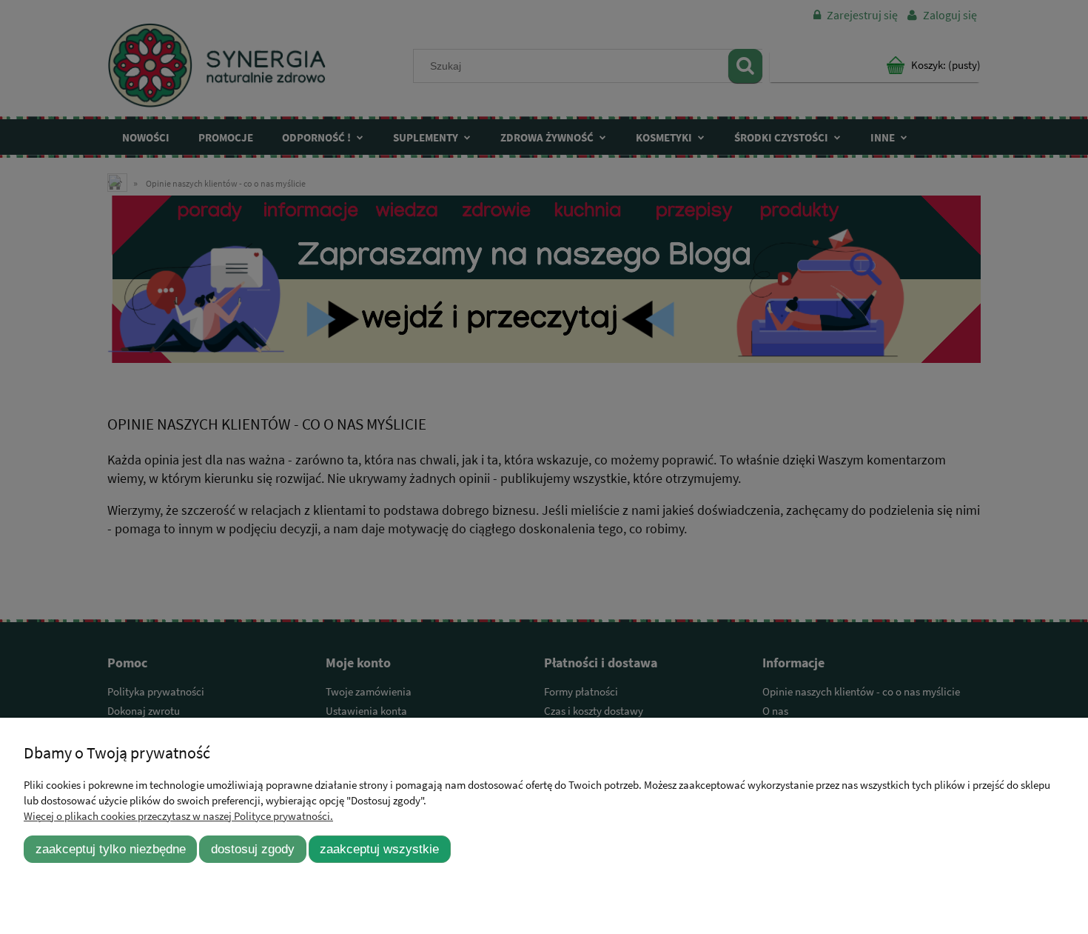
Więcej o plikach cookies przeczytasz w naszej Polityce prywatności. (178, 816)
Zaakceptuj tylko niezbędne (111, 848)
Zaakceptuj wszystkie (379, 848)
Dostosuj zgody (253, 848)
